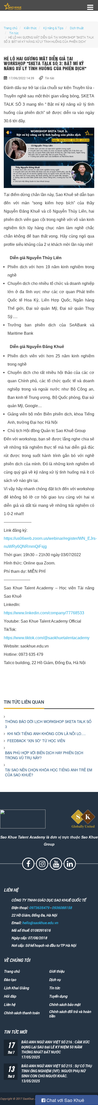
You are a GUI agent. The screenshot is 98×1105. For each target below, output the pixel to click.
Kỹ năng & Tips (53, 28)
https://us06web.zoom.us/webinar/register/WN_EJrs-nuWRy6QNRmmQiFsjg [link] (50, 542)
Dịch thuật (77, 28)
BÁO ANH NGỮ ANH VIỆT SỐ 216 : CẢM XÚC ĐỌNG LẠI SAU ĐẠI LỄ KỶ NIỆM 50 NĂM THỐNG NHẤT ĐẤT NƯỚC (55, 1047)
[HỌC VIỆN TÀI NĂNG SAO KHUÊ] (12, 6)
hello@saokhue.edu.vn (40, 923)
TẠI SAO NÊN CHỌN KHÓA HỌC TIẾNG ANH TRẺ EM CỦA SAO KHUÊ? (48, 772)
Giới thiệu (56, 971)
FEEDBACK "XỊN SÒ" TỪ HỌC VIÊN (36, 740)
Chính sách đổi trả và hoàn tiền (70, 1013)
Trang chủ (10, 28)
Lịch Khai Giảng (16, 988)
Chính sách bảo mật (64, 1004)
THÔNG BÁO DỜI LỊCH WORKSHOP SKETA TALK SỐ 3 (48, 724)
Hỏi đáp (10, 996)
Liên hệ (9, 1004)
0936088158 (62, 907)
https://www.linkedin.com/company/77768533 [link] (44, 613)
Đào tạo (10, 979)
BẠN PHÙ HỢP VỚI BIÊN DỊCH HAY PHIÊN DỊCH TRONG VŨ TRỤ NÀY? (44, 755)
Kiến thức (30, 28)
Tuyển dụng (58, 996)
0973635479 (39, 907)
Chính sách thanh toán (21, 1013)
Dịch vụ (55, 979)
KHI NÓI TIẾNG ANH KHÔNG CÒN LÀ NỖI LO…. (46, 733)
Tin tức (14, 33)
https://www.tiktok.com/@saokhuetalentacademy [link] (46, 638)
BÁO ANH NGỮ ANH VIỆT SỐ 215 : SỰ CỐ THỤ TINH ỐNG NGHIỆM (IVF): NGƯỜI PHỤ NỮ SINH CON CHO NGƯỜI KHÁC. (56, 1071)
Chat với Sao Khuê (64, 1100)
